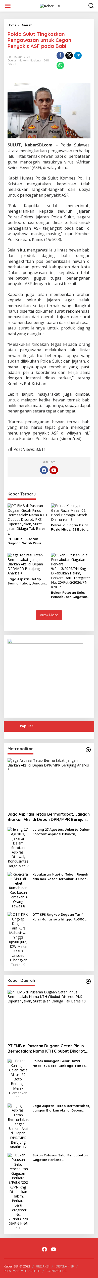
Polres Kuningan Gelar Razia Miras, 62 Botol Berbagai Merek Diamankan (69, 527)
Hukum (24, 60)
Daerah (13, 60)
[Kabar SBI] (50, 5)
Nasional (35, 60)
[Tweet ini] (69, 55)
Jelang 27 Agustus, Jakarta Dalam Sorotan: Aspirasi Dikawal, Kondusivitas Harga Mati (61, 831)
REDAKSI (43, 1266)
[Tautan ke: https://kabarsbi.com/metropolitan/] (88, 750)
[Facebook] (44, 470)
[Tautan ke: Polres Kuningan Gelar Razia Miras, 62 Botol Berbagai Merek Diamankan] (18, 1078)
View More (49, 615)
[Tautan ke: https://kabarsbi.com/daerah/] (88, 981)
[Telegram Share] (78, 55)
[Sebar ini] (60, 55)
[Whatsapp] (60, 65)
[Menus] (8, 6)
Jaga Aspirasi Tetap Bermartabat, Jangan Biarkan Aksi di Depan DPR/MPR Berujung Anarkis (26, 581)
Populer (26, 726)
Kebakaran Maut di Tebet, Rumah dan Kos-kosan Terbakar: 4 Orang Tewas (60, 876)
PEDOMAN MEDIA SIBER (22, 1271)
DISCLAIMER (65, 1266)
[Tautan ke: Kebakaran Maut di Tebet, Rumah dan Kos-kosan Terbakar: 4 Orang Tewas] (18, 889)
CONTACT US (56, 1271)
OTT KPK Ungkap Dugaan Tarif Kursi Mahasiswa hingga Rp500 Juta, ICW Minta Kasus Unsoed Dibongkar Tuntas (58, 916)
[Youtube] (54, 470)
